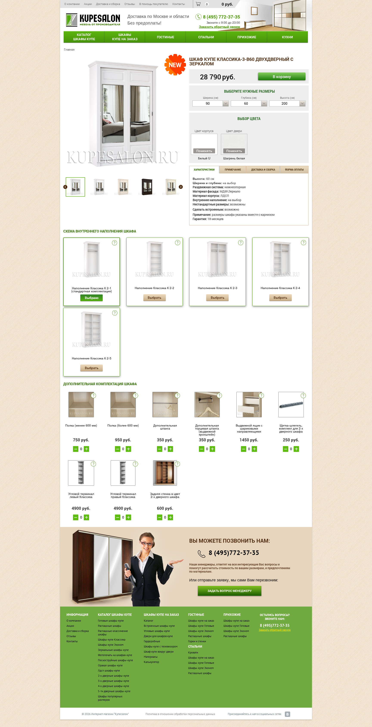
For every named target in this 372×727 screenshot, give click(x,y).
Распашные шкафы (109, 626)
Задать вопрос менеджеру (230, 591)
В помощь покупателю (153, 4)
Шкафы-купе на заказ (201, 620)
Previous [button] (65, 187)
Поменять (204, 151)
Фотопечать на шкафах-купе (115, 655)
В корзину (282, 76)
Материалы (151, 657)
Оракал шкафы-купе (110, 665)
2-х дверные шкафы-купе (113, 676)
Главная (69, 49)
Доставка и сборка (108, 4)
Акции (88, 4)
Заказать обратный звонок (219, 27)
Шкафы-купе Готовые (201, 626)
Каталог (84, 36)
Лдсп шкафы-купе (109, 670)
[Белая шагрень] (123, 113)
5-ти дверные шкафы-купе (114, 691)
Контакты (178, 4)
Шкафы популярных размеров (110, 698)
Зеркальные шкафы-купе (113, 650)
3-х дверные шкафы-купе (113, 681)
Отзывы (129, 4)
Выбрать (154, 297)
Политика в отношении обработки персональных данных (180, 714)
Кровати (193, 652)
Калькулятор (151, 662)
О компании (72, 4)
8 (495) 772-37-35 (221, 17)
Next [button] (181, 187)
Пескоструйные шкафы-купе (115, 660)
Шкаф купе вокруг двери (159, 651)
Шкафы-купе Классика (111, 639)
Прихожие (246, 37)
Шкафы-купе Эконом (110, 645)
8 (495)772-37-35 (234, 552)
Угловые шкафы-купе (157, 631)
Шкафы (125, 36)
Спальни (206, 37)
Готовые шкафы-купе (111, 620)
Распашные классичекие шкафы (113, 632)
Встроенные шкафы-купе (159, 626)
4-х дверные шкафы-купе (113, 686)
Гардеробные (152, 641)
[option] (123, 113)
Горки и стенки (197, 641)
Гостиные (165, 37)
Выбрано (91, 298)
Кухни (287, 37)
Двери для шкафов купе (158, 636)
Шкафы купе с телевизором (160, 646)
